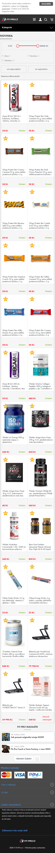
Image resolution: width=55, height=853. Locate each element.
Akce (7, 56)
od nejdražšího (41, 69)
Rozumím (46, 4)
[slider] (17, 45)
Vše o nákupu (8, 784)
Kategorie (7, 27)
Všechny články (24, 759)
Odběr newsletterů (11, 804)
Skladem (10, 60)
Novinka (34, 56)
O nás (4, 792)
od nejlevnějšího (14, 69)
